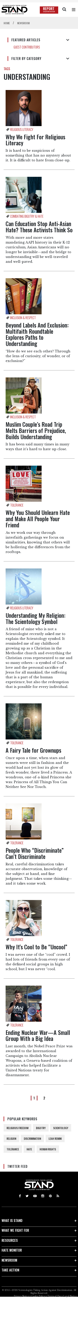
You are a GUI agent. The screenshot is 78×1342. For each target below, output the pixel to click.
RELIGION (11, 1138)
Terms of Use (54, 1296)
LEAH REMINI (55, 1138)
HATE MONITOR (12, 1250)
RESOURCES (10, 1240)
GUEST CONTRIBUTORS (27, 47)
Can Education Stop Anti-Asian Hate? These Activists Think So (39, 226)
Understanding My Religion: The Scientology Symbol (35, 618)
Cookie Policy (38, 1296)
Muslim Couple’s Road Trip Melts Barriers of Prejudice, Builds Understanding (36, 430)
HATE (29, 1149)
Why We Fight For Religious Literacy (35, 140)
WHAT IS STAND (12, 1220)
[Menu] (74, 9)
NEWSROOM (9, 1260)
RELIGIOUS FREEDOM (17, 1128)
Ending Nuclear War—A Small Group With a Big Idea (38, 1035)
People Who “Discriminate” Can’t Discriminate (35, 853)
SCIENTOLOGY (60, 1128)
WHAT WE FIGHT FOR (15, 1230)
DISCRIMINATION (32, 1138)
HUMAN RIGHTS (48, 1149)
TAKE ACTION (10, 1269)
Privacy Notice (21, 1296)
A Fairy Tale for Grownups (33, 750)
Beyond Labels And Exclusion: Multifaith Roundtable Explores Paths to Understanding (37, 334)
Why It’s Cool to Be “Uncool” (36, 947)
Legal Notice (70, 1296)
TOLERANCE (13, 1149)
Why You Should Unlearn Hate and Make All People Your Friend (38, 518)
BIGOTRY (41, 1128)
